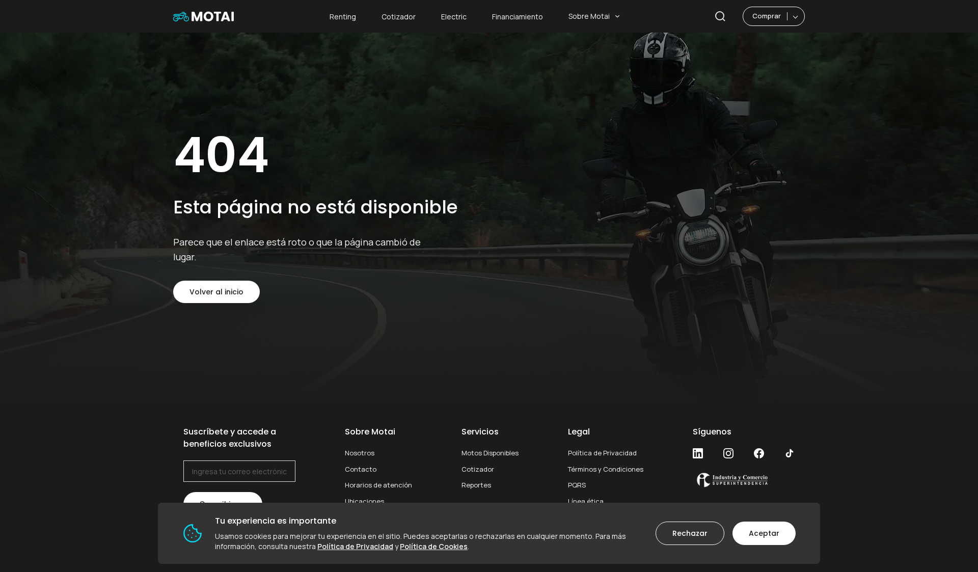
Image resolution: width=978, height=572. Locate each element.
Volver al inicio (216, 292)
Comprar (766, 15)
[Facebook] (759, 453)
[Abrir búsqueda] (720, 16)
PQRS (577, 484)
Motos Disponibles (490, 452)
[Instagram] (728, 453)
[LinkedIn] (698, 453)
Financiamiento (517, 16)
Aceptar (764, 533)
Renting (343, 16)
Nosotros (359, 452)
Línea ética (586, 501)
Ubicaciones (364, 501)
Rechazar (690, 533)
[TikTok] (789, 453)
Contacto (360, 469)
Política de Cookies (434, 546)
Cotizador (399, 16)
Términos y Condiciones (605, 469)
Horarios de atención (378, 484)
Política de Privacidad (602, 452)
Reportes (476, 484)
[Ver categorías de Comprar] (795, 16)
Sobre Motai (589, 16)
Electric (454, 16)
